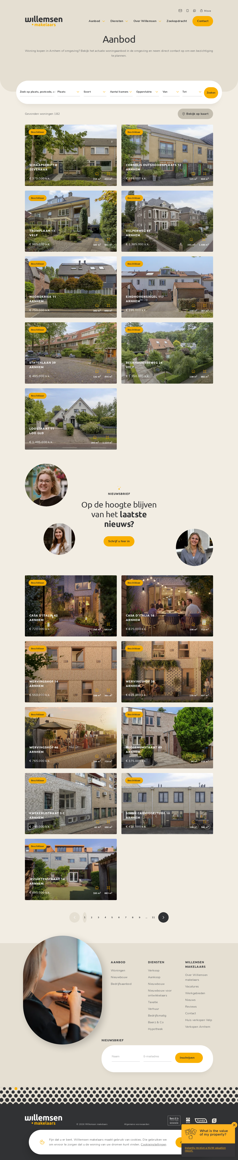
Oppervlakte (144, 92)
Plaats (61, 92)
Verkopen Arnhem (197, 1027)
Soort (87, 92)
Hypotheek (155, 1029)
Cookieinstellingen (153, 1144)
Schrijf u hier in (119, 541)
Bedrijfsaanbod (121, 984)
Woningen (118, 970)
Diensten (116, 21)
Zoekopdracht (177, 21)
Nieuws (190, 1000)
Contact (202, 21)
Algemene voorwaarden (136, 1124)
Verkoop (154, 970)
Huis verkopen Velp (198, 1020)
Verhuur (153, 1009)
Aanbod (94, 21)
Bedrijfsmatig (157, 1016)
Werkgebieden (195, 993)
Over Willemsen (145, 21)
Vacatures (192, 986)
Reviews (191, 1007)
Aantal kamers (119, 92)
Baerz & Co (156, 1022)
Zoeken (211, 92)
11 (153, 917)
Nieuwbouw (119, 977)
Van (165, 92)
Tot (184, 92)
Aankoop (154, 977)
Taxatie (153, 1002)
